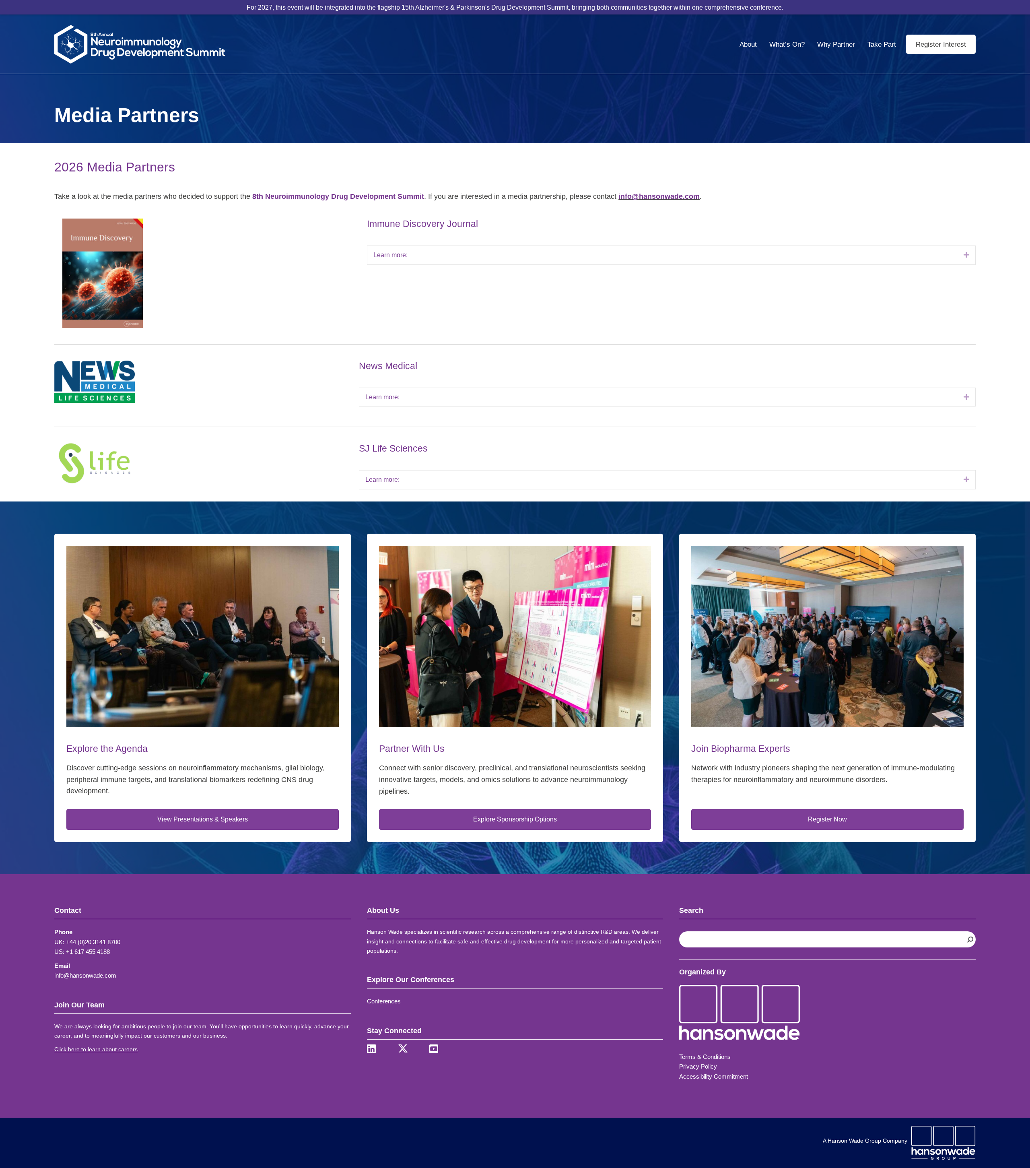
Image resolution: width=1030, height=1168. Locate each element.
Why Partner (836, 44)
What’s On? (787, 44)
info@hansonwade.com (659, 196)
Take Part (881, 44)
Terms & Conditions (705, 1056)
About (748, 44)
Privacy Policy (698, 1066)
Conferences (384, 1001)
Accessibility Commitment (713, 1076)
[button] (966, 255)
